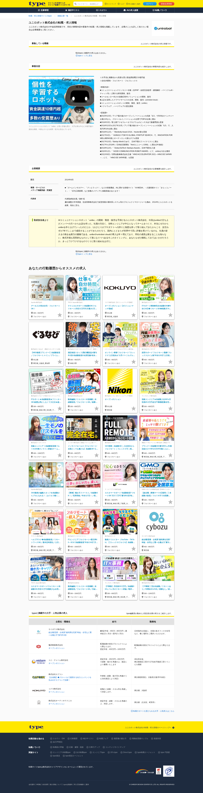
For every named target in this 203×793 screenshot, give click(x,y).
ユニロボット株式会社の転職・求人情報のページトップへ (148, 728)
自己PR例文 (58, 742)
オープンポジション (57, 648)
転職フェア (103, 739)
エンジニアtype (98, 752)
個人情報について (56, 784)
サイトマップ (111, 4)
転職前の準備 (58, 747)
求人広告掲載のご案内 (81, 784)
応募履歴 (73, 739)
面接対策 (157, 739)
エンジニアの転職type (62, 752)
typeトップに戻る (85, 56)
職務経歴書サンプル (140, 739)
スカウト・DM (59, 739)
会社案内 (32, 784)
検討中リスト (88, 739)
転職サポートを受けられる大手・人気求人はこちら (153, 711)
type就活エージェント (74, 756)
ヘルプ (122, 4)
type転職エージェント (146, 752)
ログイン (149, 4)
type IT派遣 (165, 752)
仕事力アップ (94, 747)
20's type (114, 752)
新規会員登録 (166, 4)
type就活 (56, 756)
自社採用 (45, 784)
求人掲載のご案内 (134, 4)
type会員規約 (67, 784)
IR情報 (38, 784)
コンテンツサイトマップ (115, 747)
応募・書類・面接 (76, 747)
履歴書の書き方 (120, 739)
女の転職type (81, 752)
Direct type (127, 752)
